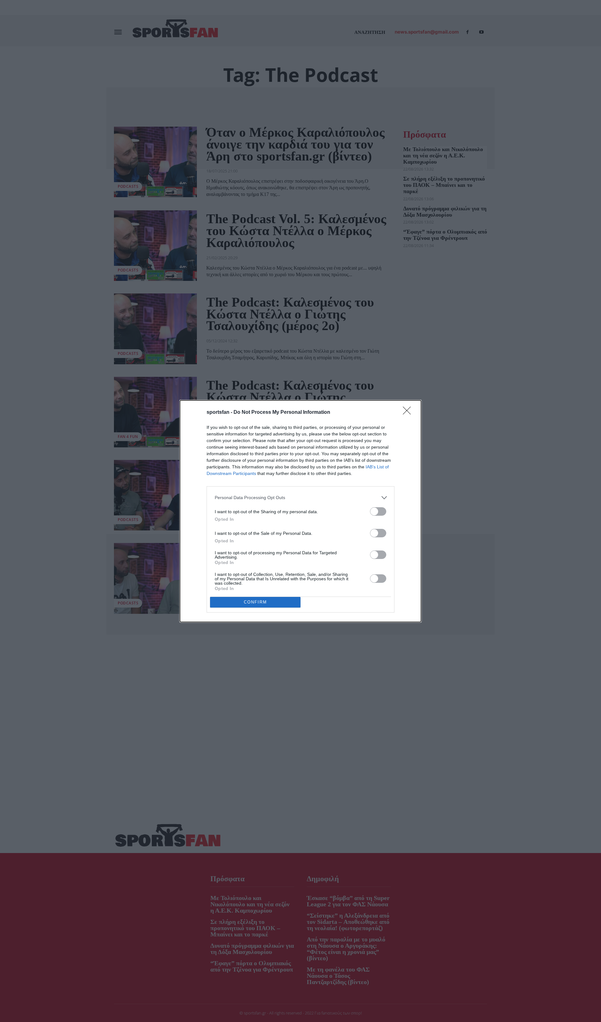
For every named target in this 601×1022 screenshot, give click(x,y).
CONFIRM (255, 602)
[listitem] (300, 497)
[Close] (409, 413)
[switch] (378, 511)
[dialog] (300, 511)
